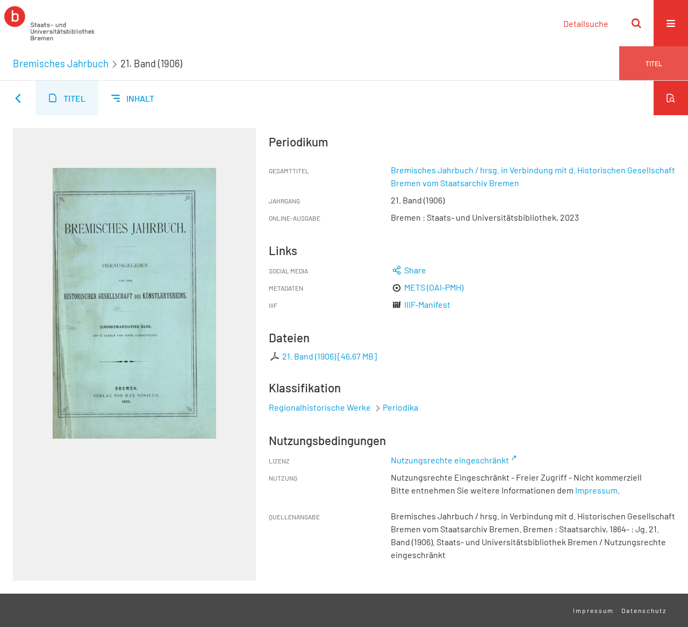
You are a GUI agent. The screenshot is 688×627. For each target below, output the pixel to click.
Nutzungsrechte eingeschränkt (450, 460)
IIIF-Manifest (427, 304)
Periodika (400, 407)
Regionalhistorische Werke (320, 407)
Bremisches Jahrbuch (61, 63)
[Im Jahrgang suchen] (671, 98)
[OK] (636, 23)
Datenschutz (643, 610)
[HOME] (49, 23)
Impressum (596, 490)
